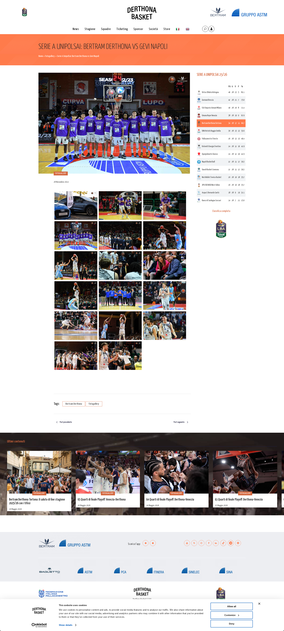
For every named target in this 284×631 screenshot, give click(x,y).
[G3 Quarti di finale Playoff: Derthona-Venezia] (245, 472)
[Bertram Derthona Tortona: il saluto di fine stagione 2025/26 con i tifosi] (39, 472)
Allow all (231, 606)
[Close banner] (259, 604)
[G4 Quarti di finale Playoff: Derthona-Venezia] (176, 472)
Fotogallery (50, 56)
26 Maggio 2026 (84, 505)
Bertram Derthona (74, 404)
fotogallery (94, 404)
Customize (229, 615)
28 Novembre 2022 (61, 182)
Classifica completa (221, 211)
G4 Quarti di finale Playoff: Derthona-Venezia (170, 499)
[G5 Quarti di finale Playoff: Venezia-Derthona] (108, 472)
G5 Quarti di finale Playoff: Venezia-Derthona (102, 499)
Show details (65, 625)
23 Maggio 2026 (221, 505)
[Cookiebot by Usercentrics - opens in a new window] (39, 625)
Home (40, 56)
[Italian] (178, 29)
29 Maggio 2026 (15, 509)
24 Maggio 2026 (152, 505)
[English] (188, 29)
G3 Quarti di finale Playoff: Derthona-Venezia (239, 499)
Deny (231, 623)
